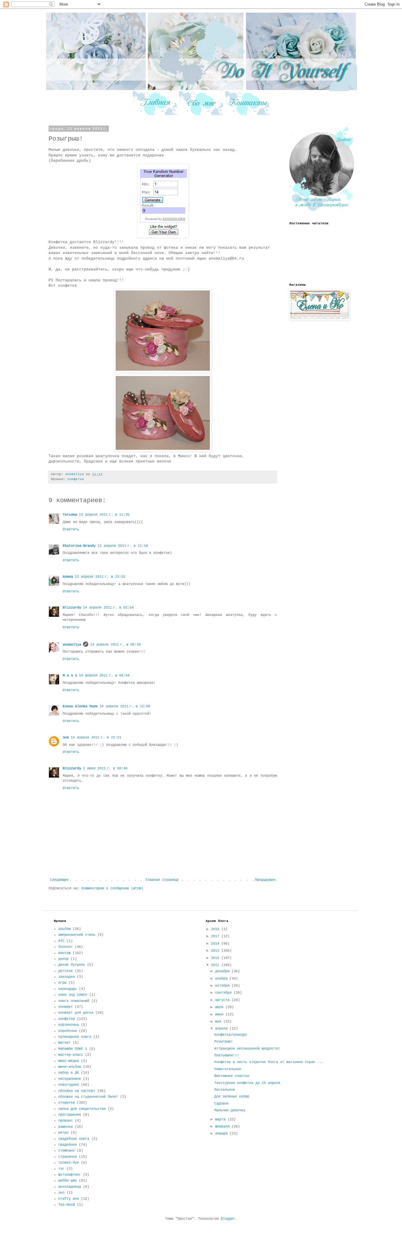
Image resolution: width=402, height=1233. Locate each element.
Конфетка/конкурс (230, 1035)
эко (61, 1193)
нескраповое (69, 1079)
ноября (222, 979)
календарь (67, 989)
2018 (216, 929)
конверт (65, 1007)
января (222, 1134)
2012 (216, 958)
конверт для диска (75, 1013)
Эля (66, 738)
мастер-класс (70, 1055)
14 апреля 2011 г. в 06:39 (115, 645)
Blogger (228, 1219)
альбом (64, 929)
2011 (216, 965)
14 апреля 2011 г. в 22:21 (96, 738)
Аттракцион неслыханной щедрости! (247, 1049)
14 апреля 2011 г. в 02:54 (108, 608)
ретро (63, 1133)
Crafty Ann (68, 1199)
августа (223, 1000)
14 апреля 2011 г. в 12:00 (124, 706)
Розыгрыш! (223, 1042)
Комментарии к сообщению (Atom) (112, 888)
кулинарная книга (74, 1037)
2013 (216, 951)
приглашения (69, 1115)
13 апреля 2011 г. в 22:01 (100, 577)
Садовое (221, 1104)
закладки (66, 977)
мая (219, 1022)
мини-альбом (69, 1067)
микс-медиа (68, 1061)
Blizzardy (72, 608)
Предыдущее (265, 880)
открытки (66, 1103)
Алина (68, 577)
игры (62, 983)
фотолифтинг (69, 1175)
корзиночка (68, 1025)
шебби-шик (67, 1181)
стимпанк (66, 1151)
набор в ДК (68, 1073)
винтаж (64, 953)
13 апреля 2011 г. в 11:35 (104, 515)
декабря (223, 971)
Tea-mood (66, 1205)
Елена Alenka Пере (80, 706)
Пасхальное (224, 1090)
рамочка (65, 1127)
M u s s (70, 676)
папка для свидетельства (82, 1109)
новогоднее (68, 1085)
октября (223, 986)
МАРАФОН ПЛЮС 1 (72, 1049)
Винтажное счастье (231, 1076)
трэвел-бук (68, 1163)
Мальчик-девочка (229, 1110)
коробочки (67, 1031)
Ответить (71, 529)
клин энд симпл (72, 995)
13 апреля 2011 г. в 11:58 (122, 546)
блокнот (65, 947)
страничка (67, 1157)
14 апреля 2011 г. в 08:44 (104, 676)
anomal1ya (72, 645)
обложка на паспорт (76, 1091)
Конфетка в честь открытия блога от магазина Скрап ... (268, 1062)
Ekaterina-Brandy (79, 546)
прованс (65, 1121)
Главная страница (161, 880)
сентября (224, 993)
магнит (64, 1043)
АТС (61, 941)
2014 (216, 944)
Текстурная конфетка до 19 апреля (247, 1083)
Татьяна (70, 515)
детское (65, 971)
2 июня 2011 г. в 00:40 (105, 768)
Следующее (59, 880)
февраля (223, 1127)
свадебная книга (73, 1139)
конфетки (75, 479)
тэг (61, 1169)
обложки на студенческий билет (88, 1097)
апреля (222, 1029)
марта (221, 1119)
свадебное (67, 1145)
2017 (216, 936)
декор (63, 959)
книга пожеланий (73, 1001)
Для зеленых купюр (231, 1097)
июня (220, 1015)
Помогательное (227, 1069)
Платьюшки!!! (226, 1055)
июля (220, 1007)
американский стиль (76, 935)
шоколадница (69, 1187)
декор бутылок (71, 965)
